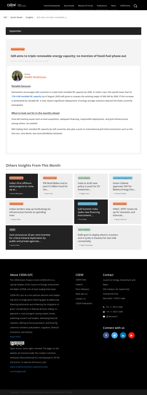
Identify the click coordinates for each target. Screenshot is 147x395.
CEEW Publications (84, 303)
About (113, 5)
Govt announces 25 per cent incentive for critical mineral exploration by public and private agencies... (29, 238)
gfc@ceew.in (111, 316)
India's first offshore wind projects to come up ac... (21, 186)
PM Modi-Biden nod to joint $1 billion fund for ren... (55, 186)
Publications (102, 5)
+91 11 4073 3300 (114, 307)
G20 (37, 92)
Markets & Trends (85, 5)
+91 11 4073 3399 (114, 311)
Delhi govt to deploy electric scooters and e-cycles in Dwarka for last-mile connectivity (98, 238)
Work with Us (82, 294)
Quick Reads (69, 5)
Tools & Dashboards (52, 5)
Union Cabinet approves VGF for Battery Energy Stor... (124, 186)
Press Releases (82, 289)
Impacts (79, 284)
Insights (29, 17)
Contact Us (81, 298)
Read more (15, 336)
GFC (5, 17)
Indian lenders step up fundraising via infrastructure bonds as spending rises (29, 212)
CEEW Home (125, 5)
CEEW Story (81, 279)
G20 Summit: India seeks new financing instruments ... (89, 212)
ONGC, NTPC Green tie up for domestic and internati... (125, 212)
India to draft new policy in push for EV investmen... (89, 186)
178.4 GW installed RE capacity (26, 96)
